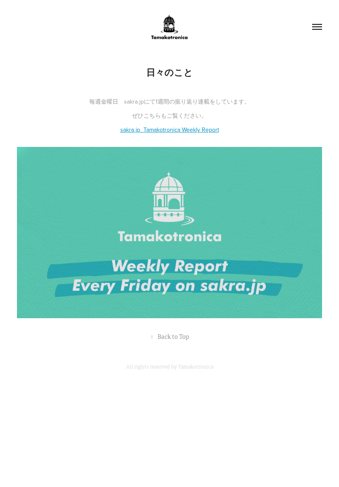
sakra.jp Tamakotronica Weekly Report (169, 129)
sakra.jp (134, 101)
